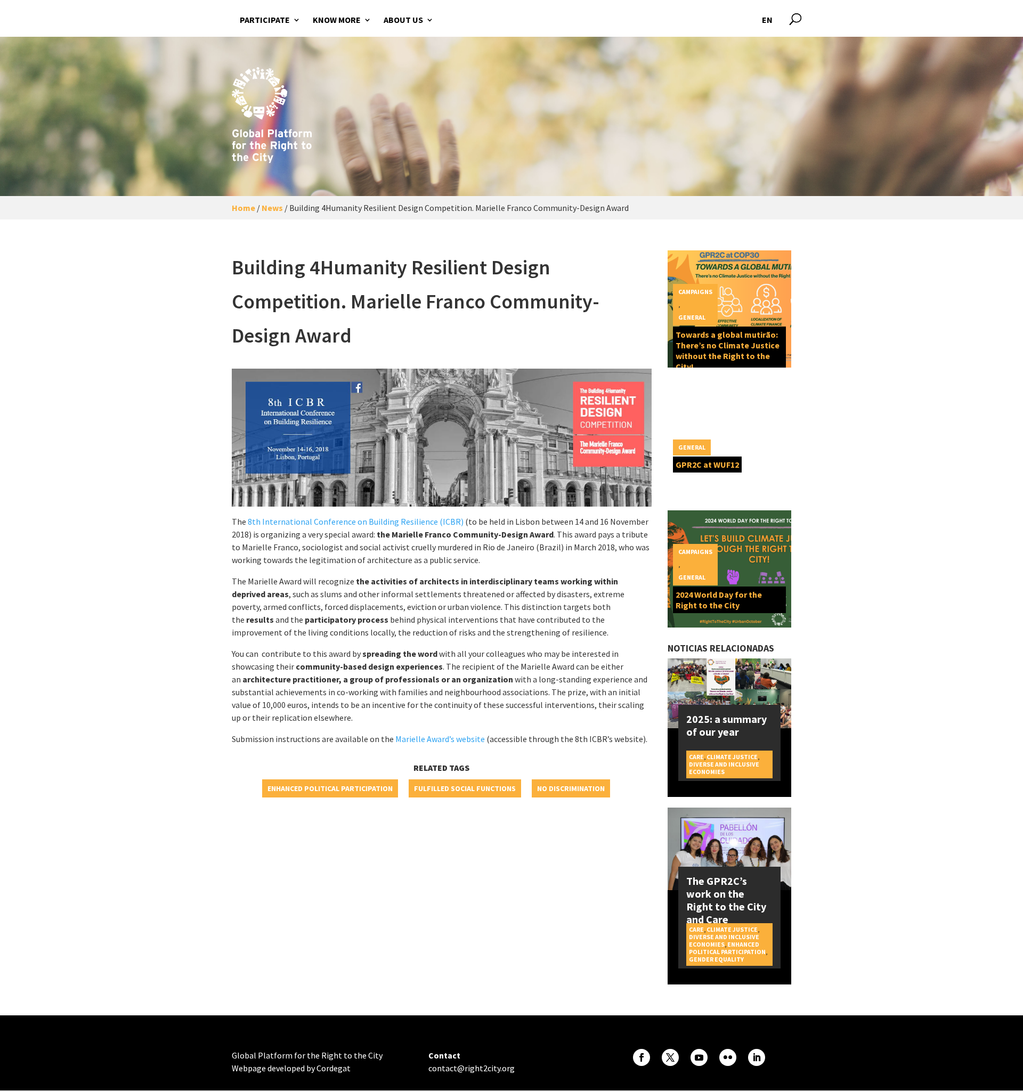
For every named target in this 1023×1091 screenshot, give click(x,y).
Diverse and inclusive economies (724, 768)
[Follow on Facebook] (641, 1057)
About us (403, 19)
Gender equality (716, 959)
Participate (265, 19)
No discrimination (571, 788)
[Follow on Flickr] (727, 1057)
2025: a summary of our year (726, 725)
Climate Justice (732, 757)
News (272, 207)
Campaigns (695, 292)
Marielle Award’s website (440, 739)
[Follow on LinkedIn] (756, 1057)
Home (243, 207)
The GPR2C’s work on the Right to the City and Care (726, 900)
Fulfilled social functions (465, 788)
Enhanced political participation (330, 788)
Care (696, 757)
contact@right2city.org (471, 1068)
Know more (337, 19)
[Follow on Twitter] (670, 1057)
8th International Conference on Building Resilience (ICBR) (356, 521)
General (691, 317)
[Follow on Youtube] (699, 1057)
